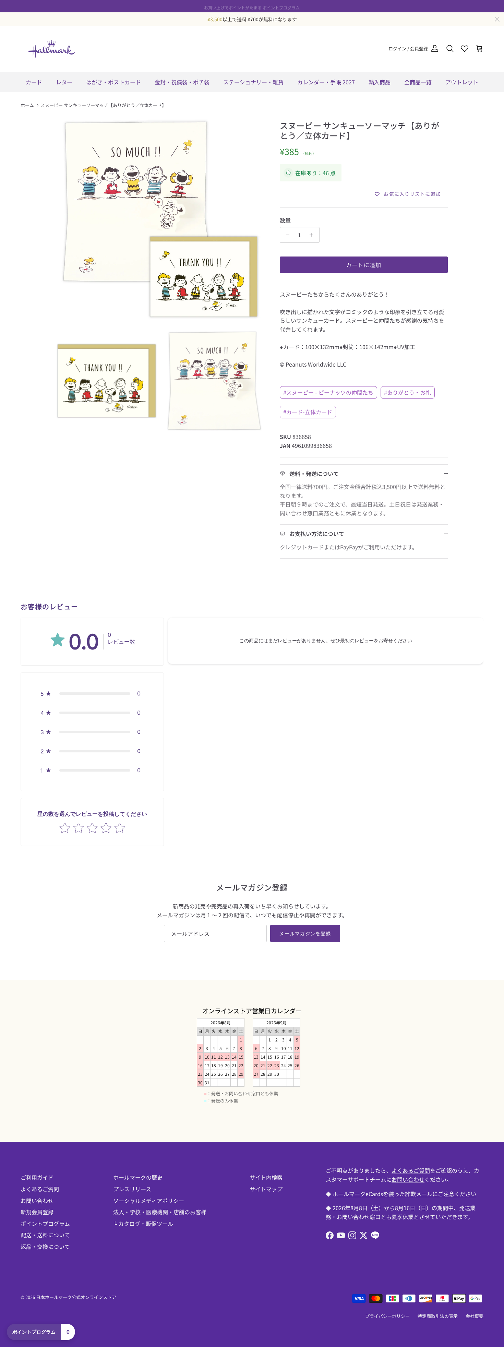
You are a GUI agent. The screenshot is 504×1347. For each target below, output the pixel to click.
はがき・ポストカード (113, 82)
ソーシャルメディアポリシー (148, 1200)
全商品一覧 (418, 82)
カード (34, 82)
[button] (92, 693)
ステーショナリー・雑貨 (253, 82)
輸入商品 (380, 82)
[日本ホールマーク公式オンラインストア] (51, 48)
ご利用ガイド (37, 1177)
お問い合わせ (37, 1200)
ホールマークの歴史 (138, 1177)
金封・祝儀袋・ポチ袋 (182, 82)
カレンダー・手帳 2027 (326, 82)
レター (64, 82)
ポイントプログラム (281, 6)
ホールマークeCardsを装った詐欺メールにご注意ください (404, 1194)
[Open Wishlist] (464, 48)
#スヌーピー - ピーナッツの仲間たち (328, 392)
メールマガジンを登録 (305, 933)
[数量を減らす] (286, 234)
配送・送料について (45, 1235)
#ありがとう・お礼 (407, 392)
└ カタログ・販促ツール (143, 1223)
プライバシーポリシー (387, 1316)
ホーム (27, 105)
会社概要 (474, 1316)
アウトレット (461, 82)
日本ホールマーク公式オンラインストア (76, 1297)
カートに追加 (364, 265)
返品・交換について (45, 1246)
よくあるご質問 (40, 1189)
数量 (285, 220)
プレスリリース (132, 1189)
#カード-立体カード (307, 412)
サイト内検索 (266, 1177)
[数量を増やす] (313, 234)
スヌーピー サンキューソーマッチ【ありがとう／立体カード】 (103, 105)
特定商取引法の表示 (438, 1316)
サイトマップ (266, 1189)
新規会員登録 (37, 1212)
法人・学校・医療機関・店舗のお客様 (159, 1212)
